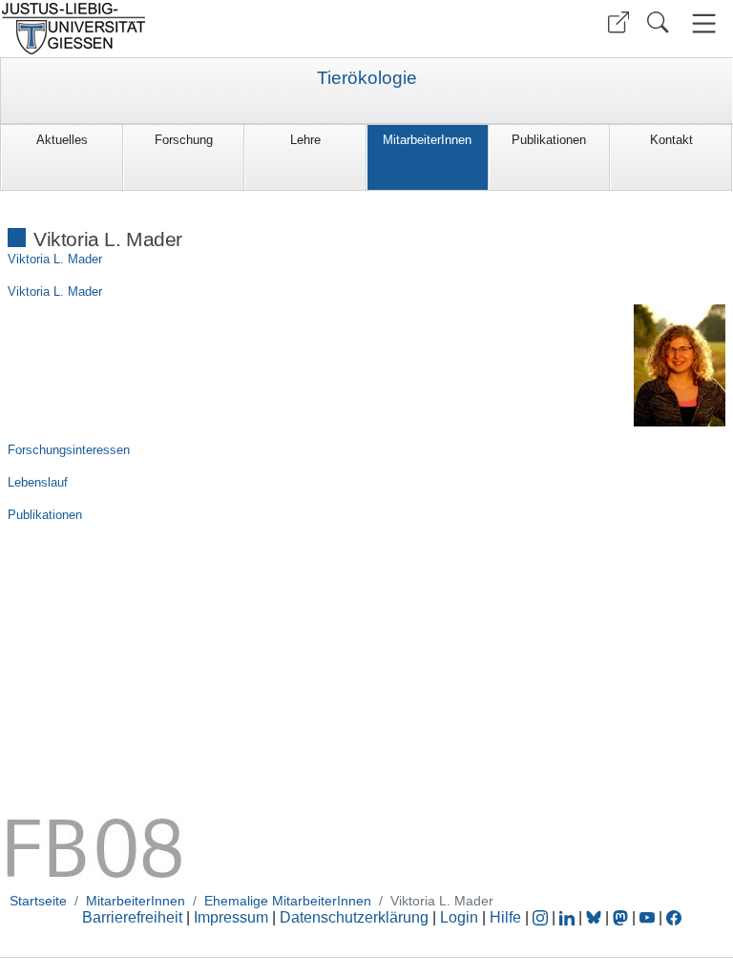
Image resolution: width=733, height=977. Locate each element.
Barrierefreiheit (132, 917)
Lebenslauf (38, 482)
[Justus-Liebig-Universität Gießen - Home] (181, 28)
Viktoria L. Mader (55, 259)
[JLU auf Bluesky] (595, 917)
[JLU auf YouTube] (647, 917)
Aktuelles (62, 140)
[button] (618, 22)
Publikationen (549, 140)
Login (461, 917)
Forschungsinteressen (69, 450)
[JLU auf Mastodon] (622, 917)
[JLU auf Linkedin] (568, 917)
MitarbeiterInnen (427, 140)
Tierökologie (367, 78)
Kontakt (671, 140)
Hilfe (505, 917)
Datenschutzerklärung (354, 917)
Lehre (305, 140)
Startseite (38, 900)
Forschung (184, 140)
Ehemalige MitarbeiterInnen (287, 900)
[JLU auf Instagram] (542, 917)
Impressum (231, 917)
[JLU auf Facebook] (673, 917)
